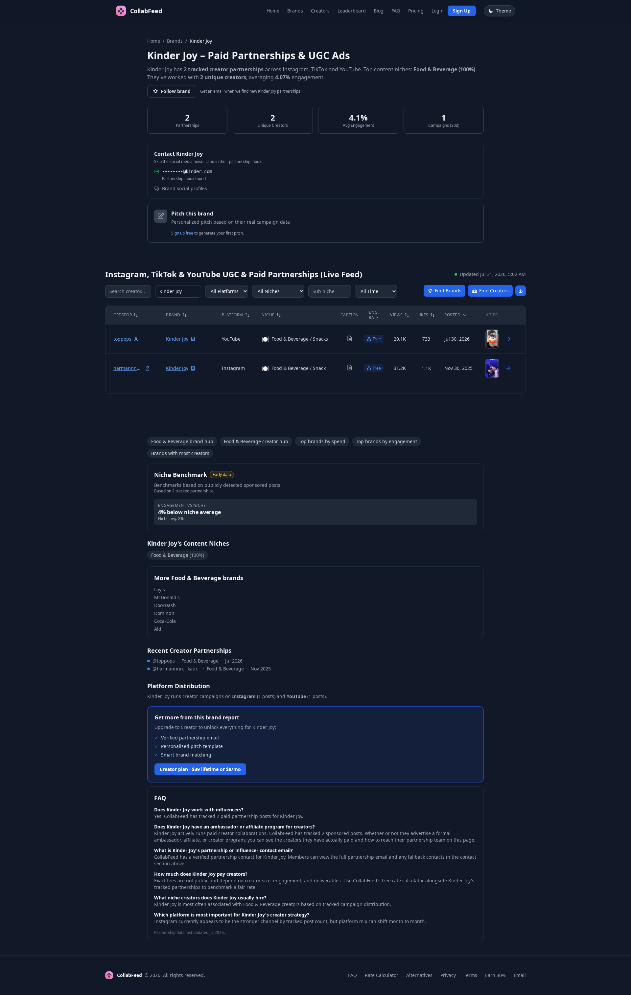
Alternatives (419, 975)
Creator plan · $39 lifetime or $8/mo (200, 769)
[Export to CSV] (520, 290)
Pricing (416, 11)
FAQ (395, 11)
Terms (470, 975)
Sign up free (182, 233)
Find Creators (494, 290)
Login (438, 11)
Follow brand (176, 91)
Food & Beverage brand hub (182, 441)
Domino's (164, 613)
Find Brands (448, 290)
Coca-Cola (165, 621)
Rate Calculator (381, 975)
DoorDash (165, 605)
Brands (295, 11)
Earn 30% (495, 975)
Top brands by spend (322, 441)
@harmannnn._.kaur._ (176, 669)
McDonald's (167, 597)
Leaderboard (352, 11)
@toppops (163, 661)
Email (520, 975)
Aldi (158, 629)
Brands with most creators (180, 453)
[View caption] (349, 338)
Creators (320, 11)
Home (273, 11)
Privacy (448, 975)
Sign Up (462, 11)
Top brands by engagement (386, 441)
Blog (379, 11)
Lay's (159, 589)
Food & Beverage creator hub (256, 441)
